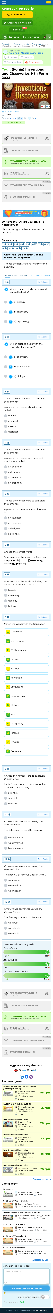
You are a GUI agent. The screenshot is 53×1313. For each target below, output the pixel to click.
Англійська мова (39, 44)
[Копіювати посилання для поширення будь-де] (22, 1077)
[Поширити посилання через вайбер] (31, 1077)
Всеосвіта (6, 44)
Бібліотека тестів (21, 44)
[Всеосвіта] (4, 2)
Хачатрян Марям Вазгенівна (26, 53)
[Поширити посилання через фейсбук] (26, 1077)
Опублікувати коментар (26, 1288)
